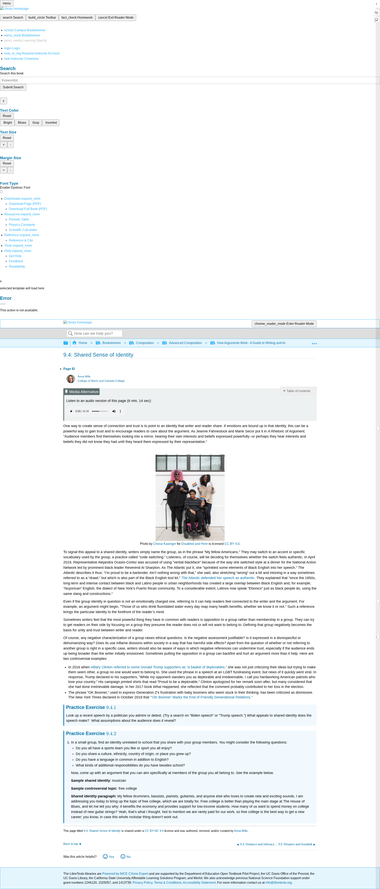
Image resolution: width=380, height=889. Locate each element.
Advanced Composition (185, 343)
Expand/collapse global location (314, 342)
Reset (7, 116)
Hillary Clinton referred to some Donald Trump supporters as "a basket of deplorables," (159, 667)
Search (70, 333)
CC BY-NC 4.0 (154, 830)
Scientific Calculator (23, 230)
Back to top (70, 843)
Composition (145, 343)
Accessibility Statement (199, 882)
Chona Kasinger (164, 543)
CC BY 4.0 (231, 543)
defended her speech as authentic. (218, 578)
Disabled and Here (194, 543)
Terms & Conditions (167, 882)
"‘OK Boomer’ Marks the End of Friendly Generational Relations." (201, 697)
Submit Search (13, 87)
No (128, 857)
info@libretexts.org (278, 882)
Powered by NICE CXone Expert (125, 873)
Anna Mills (84, 376)
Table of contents (298, 391)
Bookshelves (112, 343)
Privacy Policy (142, 882)
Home (83, 343)
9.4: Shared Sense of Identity (102, 830)
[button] (16, 261)
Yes (111, 857)
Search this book (12, 73)
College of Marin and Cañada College (101, 380)
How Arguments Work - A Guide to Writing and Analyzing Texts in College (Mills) (273, 343)
